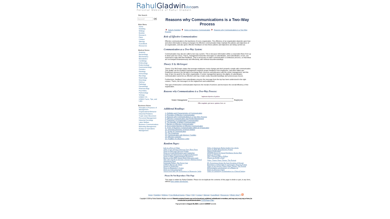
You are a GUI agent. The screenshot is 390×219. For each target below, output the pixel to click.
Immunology (143, 74)
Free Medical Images (177, 195)
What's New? (235, 195)
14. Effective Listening (173, 137)
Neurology (142, 80)
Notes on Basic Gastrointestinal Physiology (178, 156)
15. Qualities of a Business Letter (177, 139)
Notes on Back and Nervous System (176, 151)
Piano (141, 37)
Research (142, 35)
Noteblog (142, 29)
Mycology (142, 76)
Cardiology (143, 61)
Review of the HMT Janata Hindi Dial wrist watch (180, 158)
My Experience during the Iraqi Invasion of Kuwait (225, 163)
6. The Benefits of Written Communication (180, 122)
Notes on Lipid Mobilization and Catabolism (179, 153)
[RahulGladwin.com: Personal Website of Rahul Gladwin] (167, 6)
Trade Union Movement (147, 116)
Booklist (142, 33)
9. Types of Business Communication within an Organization (187, 128)
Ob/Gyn (142, 82)
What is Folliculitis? (214, 151)
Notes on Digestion (214, 154)
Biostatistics (143, 59)
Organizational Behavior (147, 112)
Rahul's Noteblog (174, 30)
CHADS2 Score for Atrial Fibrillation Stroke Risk (224, 153)
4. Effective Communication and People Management (184, 119)
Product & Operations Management (147, 129)
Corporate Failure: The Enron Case (175, 163)
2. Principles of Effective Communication (180, 115)
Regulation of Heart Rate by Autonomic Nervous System (227, 164)
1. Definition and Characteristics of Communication (183, 113)
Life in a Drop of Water (171, 148)
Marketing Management (147, 126)
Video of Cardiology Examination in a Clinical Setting (226, 171)
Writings (142, 31)
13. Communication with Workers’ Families (180, 135)
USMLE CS (143, 97)
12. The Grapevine (172, 133)
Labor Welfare (144, 122)
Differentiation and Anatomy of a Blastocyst (222, 168)
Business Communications (148, 124)
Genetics (142, 69)
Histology (142, 71)
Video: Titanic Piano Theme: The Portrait (221, 160)
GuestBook (143, 44)
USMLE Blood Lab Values (172, 164)
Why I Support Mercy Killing (217, 156)
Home (141, 27)
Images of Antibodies (170, 166)
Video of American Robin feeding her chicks (223, 148)
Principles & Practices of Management (148, 108)
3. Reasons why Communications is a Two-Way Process (186, 117)
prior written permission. (179, 181)
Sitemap (142, 41)
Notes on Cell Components (172, 169)
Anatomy (142, 52)
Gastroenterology (145, 67)
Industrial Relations (146, 114)
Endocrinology (144, 65)
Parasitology (143, 86)
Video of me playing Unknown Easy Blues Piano (180, 149)
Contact (142, 39)
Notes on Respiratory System (173, 168)
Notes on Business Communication (197, 30)
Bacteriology (143, 54)
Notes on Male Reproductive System (220, 149)
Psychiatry (143, 91)
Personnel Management (147, 118)
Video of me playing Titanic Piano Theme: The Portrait (226, 166)
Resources (143, 46)
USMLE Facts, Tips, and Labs (148, 100)
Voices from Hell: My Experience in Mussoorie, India (182, 171)
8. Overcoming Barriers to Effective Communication (184, 126)
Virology (142, 95)
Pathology (142, 84)
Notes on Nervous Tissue (216, 169)
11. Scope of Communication (175, 131)
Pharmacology (144, 88)
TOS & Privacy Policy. (207, 200)
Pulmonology (143, 93)
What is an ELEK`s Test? (216, 158)
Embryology (143, 63)
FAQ (193, 195)
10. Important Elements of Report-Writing (180, 129)
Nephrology (143, 78)
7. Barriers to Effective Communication (179, 124)
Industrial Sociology (146, 120)
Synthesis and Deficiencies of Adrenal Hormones (180, 154)
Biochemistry (143, 56)
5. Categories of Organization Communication (182, 120)
